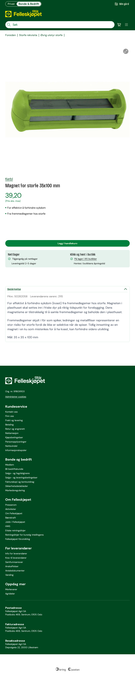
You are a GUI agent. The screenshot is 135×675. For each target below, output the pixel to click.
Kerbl (9, 179)
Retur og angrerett (15, 428)
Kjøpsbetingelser (14, 437)
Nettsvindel (11, 445)
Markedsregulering (15, 490)
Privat (11, 4)
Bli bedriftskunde (14, 468)
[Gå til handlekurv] (119, 24)
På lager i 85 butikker (85, 259)
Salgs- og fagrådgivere (17, 473)
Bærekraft (10, 517)
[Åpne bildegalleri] (125, 51)
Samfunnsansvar (14, 562)
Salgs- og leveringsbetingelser (21, 477)
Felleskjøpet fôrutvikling (17, 539)
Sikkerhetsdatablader (16, 486)
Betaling (9, 424)
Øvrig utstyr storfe (51, 35)
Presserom (10, 504)
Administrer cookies (15, 396)
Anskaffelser (11, 566)
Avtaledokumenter (15, 570)
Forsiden (10, 35)
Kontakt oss (11, 411)
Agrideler (10, 593)
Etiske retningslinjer (15, 530)
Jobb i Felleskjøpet (15, 521)
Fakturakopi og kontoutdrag (19, 481)
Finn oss (9, 416)
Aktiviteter (10, 509)
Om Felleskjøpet (13, 513)
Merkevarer (11, 589)
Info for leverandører (16, 553)
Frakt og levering (14, 420)
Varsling (9, 574)
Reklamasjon (11, 433)
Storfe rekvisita (28, 35)
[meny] (126, 24)
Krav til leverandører (16, 557)
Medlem (9, 464)
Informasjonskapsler (16, 450)
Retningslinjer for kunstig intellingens (24, 534)
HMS (7, 526)
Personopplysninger (15, 441)
